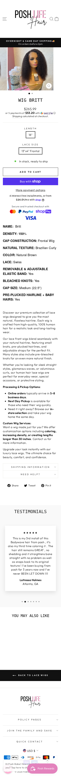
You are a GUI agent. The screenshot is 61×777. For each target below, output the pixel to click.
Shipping (17, 116)
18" (30, 135)
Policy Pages (29, 719)
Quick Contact (29, 741)
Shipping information (30, 467)
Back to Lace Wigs (32, 675)
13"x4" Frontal (31, 151)
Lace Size (30, 144)
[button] (30, 113)
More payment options (30, 190)
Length (30, 128)
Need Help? (30, 474)
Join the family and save (29, 730)
